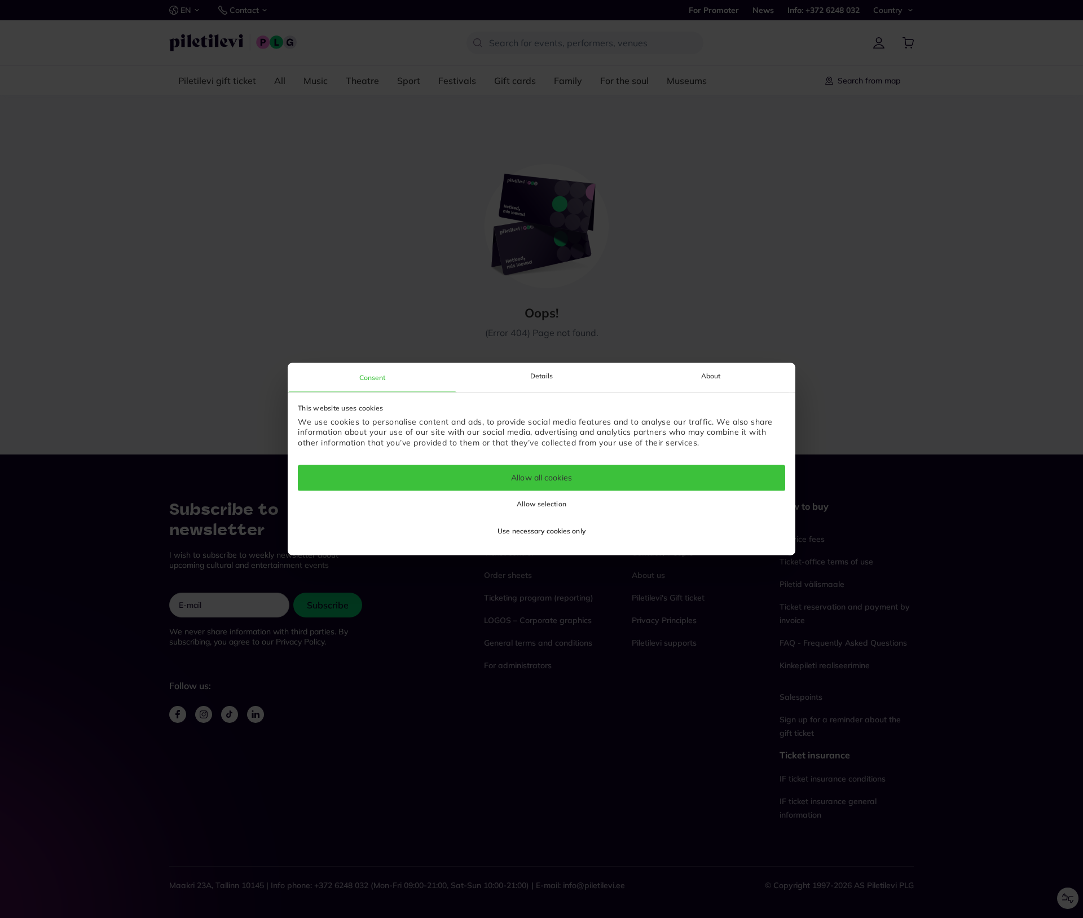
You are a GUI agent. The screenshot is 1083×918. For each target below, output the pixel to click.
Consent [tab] (372, 377)
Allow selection (541, 504)
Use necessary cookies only (541, 531)
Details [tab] (541, 376)
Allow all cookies (541, 478)
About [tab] (711, 376)
